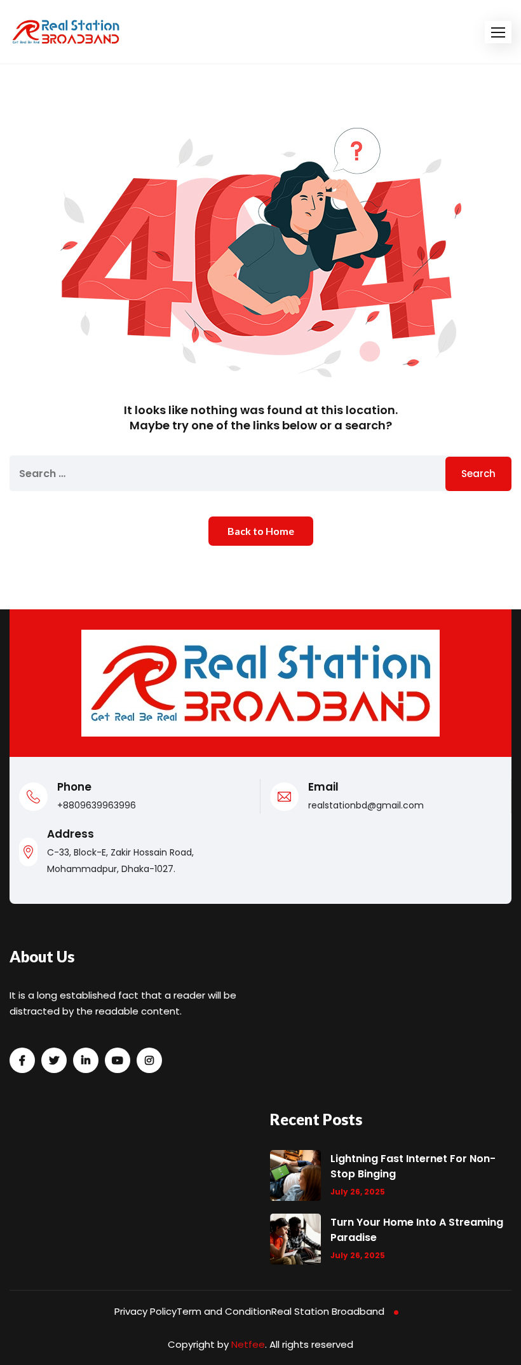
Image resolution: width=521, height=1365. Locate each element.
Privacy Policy (145, 1311)
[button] (498, 32)
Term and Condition (224, 1311)
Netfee (248, 1344)
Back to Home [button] (260, 531)
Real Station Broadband (327, 1311)
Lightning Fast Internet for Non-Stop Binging (413, 1166)
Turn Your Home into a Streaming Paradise (416, 1230)
